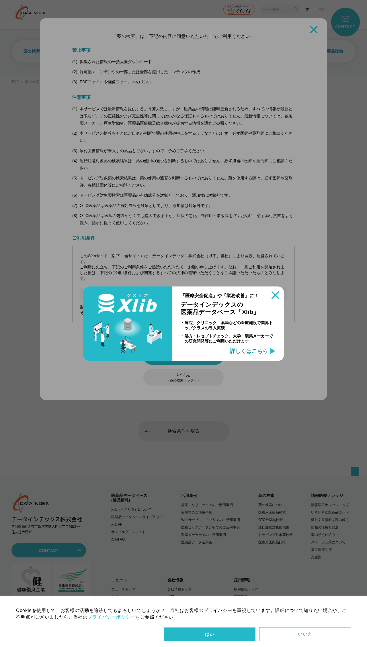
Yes (209, 634)
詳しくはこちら (249, 351)
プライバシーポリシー (111, 617)
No (305, 634)
